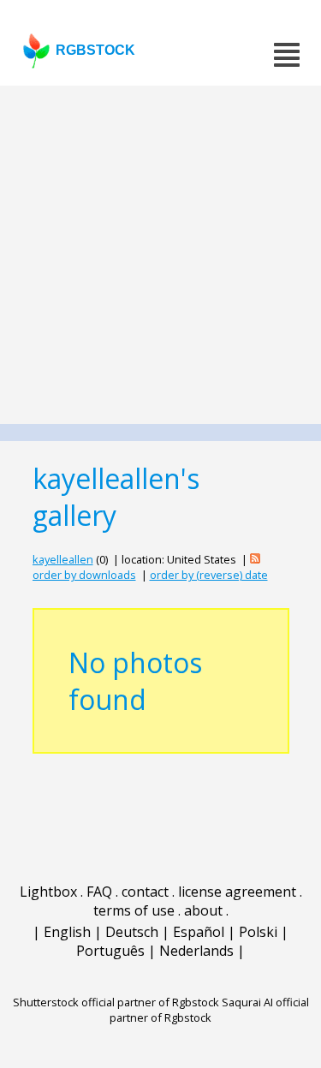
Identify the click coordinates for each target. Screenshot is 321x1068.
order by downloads (84, 574)
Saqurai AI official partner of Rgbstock (209, 1009)
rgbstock (95, 50)
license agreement (237, 891)
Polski (258, 931)
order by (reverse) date (209, 574)
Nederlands (196, 950)
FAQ (99, 891)
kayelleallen (63, 559)
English (67, 931)
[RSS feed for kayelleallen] (255, 559)
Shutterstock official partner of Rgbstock (116, 1002)
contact (145, 891)
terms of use (134, 910)
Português (110, 950)
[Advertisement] (160, 254)
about (203, 910)
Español (198, 931)
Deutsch (131, 931)
